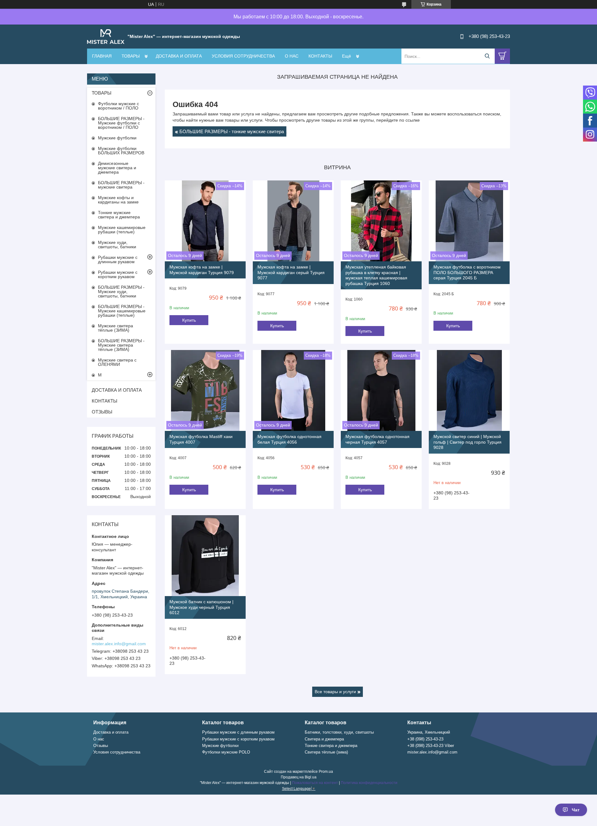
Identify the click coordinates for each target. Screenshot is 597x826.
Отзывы (100, 745)
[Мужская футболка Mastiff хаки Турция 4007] (205, 390)
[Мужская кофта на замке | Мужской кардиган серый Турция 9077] (293, 220)
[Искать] (487, 56)
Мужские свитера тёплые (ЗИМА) (115, 328)
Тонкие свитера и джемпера (331, 745)
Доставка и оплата (110, 732)
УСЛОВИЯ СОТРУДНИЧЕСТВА (243, 56)
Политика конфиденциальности (369, 783)
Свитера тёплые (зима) (326, 752)
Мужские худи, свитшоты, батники (117, 244)
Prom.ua (326, 771)
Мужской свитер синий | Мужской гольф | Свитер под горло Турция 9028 (467, 442)
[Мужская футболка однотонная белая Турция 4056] (293, 390)
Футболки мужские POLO (226, 752)
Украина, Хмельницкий (428, 732)
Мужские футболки (117, 137)
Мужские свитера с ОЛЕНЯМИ (117, 362)
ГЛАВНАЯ (102, 56)
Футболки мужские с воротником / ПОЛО (118, 105)
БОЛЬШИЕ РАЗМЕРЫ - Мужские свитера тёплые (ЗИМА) (121, 345)
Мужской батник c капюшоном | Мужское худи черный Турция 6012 (201, 607)
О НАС (291, 56)
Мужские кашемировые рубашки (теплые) (122, 229)
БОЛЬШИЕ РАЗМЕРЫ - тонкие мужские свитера (231, 131)
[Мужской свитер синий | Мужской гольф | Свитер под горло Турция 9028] (469, 390)
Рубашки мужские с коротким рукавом (117, 274)
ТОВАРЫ (131, 56)
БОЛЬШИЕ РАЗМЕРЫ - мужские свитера (121, 184)
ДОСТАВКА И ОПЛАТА (179, 56)
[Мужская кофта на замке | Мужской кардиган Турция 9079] (205, 220)
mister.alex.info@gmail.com (119, 643)
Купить (189, 320)
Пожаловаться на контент (315, 783)
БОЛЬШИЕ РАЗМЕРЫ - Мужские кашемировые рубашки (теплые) (122, 311)
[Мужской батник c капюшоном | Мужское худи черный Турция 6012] (205, 555)
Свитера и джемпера (324, 739)
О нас (98, 739)
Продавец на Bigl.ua (299, 777)
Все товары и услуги (335, 691)
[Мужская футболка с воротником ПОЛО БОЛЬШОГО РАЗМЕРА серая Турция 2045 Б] (469, 220)
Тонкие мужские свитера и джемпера (119, 214)
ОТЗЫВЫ (102, 411)
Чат (576, 809)
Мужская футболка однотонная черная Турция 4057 (377, 439)
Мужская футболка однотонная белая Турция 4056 (289, 439)
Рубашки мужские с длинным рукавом (117, 259)
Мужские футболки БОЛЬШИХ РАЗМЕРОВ (121, 150)
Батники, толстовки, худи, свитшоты (339, 732)
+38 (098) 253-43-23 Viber (430, 745)
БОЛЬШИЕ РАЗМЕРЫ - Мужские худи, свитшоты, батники (121, 291)
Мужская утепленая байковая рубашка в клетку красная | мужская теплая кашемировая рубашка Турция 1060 (376, 275)
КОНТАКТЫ (320, 56)
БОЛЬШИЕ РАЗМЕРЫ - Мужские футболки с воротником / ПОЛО (121, 123)
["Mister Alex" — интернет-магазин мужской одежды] (105, 36)
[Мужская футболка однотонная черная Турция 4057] (381, 390)
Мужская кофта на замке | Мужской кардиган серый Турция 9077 (291, 272)
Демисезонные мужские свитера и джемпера (117, 168)
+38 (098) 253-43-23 (425, 739)
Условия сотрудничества (116, 752)
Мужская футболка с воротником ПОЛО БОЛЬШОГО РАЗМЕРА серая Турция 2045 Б (467, 272)
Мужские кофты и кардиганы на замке (118, 199)
